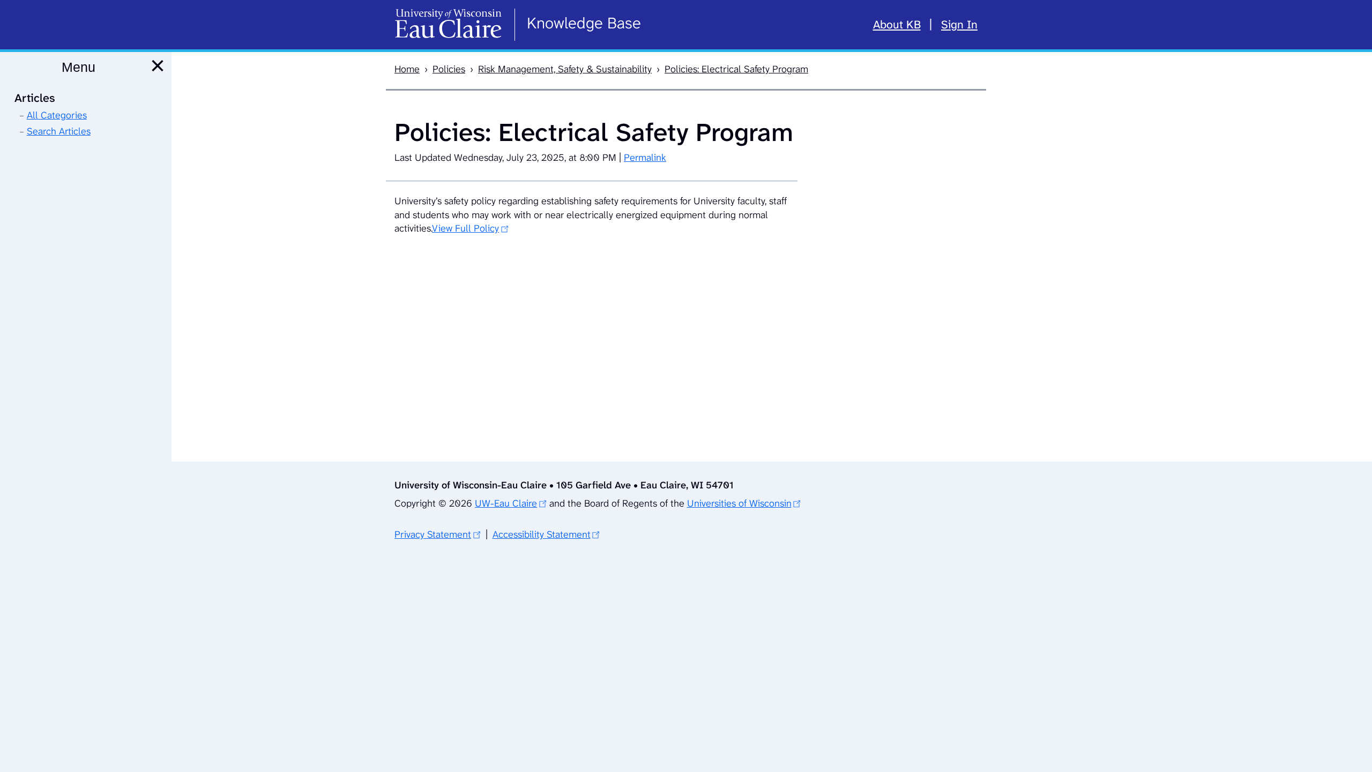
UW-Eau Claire (506, 503)
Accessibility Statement (542, 534)
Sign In (959, 24)
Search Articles (59, 131)
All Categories (57, 115)
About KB (897, 24)
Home (407, 69)
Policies (449, 69)
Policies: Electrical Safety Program (736, 69)
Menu (78, 67)
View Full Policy (465, 228)
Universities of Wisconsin (739, 503)
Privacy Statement (432, 534)
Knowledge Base (584, 23)
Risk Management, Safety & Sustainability (565, 69)
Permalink (645, 157)
